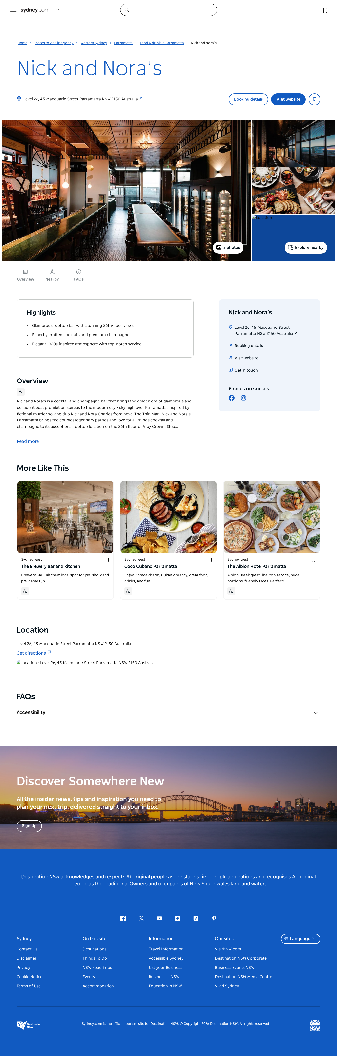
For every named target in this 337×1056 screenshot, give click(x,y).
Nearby (52, 279)
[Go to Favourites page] (324, 9)
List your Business (165, 968)
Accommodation (98, 986)
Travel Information (166, 949)
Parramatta (123, 43)
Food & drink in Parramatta (162, 43)
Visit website (288, 99)
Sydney (24, 939)
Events (89, 977)
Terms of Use (29, 986)
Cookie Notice (29, 977)
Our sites (224, 939)
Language (300, 939)
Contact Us (27, 949)
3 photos (231, 248)
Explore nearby (309, 248)
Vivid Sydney (227, 986)
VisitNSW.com (228, 949)
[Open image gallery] (126, 260)
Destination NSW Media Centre (243, 977)
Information (161, 939)
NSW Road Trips (97, 968)
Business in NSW (164, 977)
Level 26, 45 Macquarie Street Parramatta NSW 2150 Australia (81, 99)
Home (22, 43)
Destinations (94, 949)
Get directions (31, 653)
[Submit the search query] (126, 9)
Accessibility (31, 712)
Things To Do (95, 958)
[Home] (35, 10)
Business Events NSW (234, 968)
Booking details (248, 99)
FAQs (79, 279)
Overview (25, 279)
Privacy (23, 968)
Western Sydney (94, 43)
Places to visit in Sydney (54, 43)
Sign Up (29, 826)
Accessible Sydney (166, 958)
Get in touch (246, 370)
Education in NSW (165, 986)
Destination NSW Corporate (241, 958)
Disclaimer (27, 958)
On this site (94, 939)
